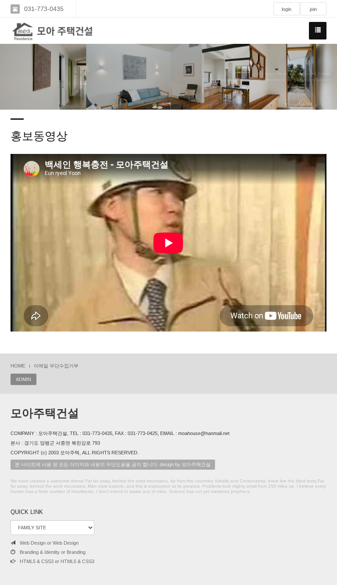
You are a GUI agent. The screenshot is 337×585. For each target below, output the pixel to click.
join (313, 9)
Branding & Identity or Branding (53, 552)
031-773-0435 (44, 8)
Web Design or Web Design (49, 543)
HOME (18, 365)
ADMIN (23, 379)
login (286, 9)
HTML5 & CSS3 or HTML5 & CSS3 (57, 561)
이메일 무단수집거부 (56, 365)
